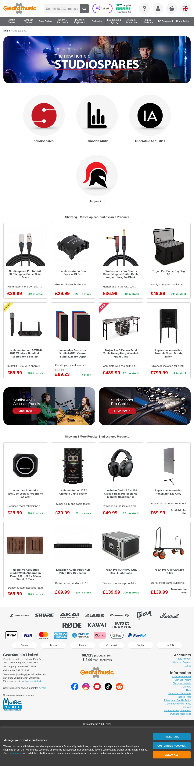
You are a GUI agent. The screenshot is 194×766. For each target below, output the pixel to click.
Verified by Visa (156, 635)
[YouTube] (97, 689)
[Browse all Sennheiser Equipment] (21, 615)
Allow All (171, 755)
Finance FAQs (184, 697)
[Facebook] (74, 689)
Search (84, 8)
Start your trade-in (182, 683)
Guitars (24, 645)
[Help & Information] (144, 8)
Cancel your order (181, 676)
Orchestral (111, 645)
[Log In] (158, 8)
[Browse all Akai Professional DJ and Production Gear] (71, 615)
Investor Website (33, 681)
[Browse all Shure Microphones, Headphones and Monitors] (46, 615)
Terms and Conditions (179, 693)
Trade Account (183, 658)
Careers (187, 686)
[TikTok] (108, 689)
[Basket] (172, 8)
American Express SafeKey (176, 635)
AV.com (42, 688)
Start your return (182, 680)
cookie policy (14, 753)
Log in (188, 665)
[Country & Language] (185, 8)
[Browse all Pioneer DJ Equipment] (122, 615)
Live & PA (169, 645)
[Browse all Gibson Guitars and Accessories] (147, 615)
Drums (53, 645)
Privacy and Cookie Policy (177, 700)
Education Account (181, 662)
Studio (140, 645)
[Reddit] (119, 689)
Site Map (186, 707)
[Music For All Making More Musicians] (12, 704)
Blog (188, 690)
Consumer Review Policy (178, 703)
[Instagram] (86, 689)
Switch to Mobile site (180, 714)
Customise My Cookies (171, 745)
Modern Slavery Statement (177, 710)
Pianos (82, 645)
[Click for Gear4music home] (20, 8)
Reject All (172, 736)
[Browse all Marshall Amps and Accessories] (172, 615)
